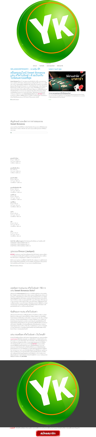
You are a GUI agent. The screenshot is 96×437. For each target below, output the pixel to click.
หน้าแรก (35, 65)
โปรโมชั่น (42, 65)
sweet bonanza (14, 339)
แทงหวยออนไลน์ (50, 65)
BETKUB (40, 94)
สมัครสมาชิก (60, 65)
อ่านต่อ (50, 99)
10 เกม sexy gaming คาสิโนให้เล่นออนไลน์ (59, 93)
